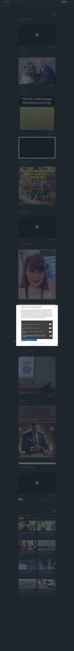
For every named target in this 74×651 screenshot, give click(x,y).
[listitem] (37, 321)
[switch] (50, 324)
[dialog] (37, 325)
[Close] (56, 307)
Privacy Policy (43, 343)
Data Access (37, 343)
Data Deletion (31, 343)
